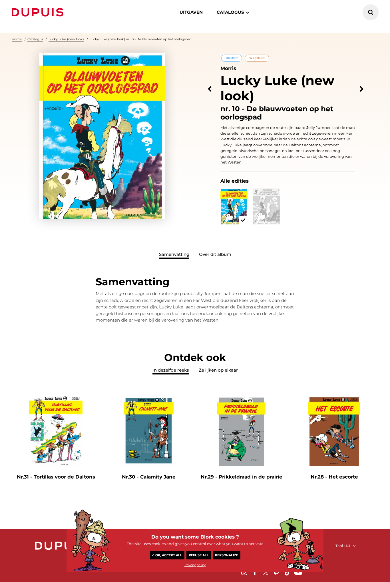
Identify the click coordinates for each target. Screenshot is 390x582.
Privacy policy (195, 565)
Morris (228, 68)
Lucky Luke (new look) (66, 39)
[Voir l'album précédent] (209, 89)
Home (17, 39)
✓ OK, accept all (167, 555)
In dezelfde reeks (170, 370)
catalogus (230, 12)
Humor (232, 57)
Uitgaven (191, 12)
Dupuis (39, 12)
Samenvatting (174, 254)
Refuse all (199, 555)
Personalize (226, 555)
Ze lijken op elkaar (218, 370)
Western (257, 57)
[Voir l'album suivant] (361, 89)
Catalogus (35, 39)
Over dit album (215, 254)
